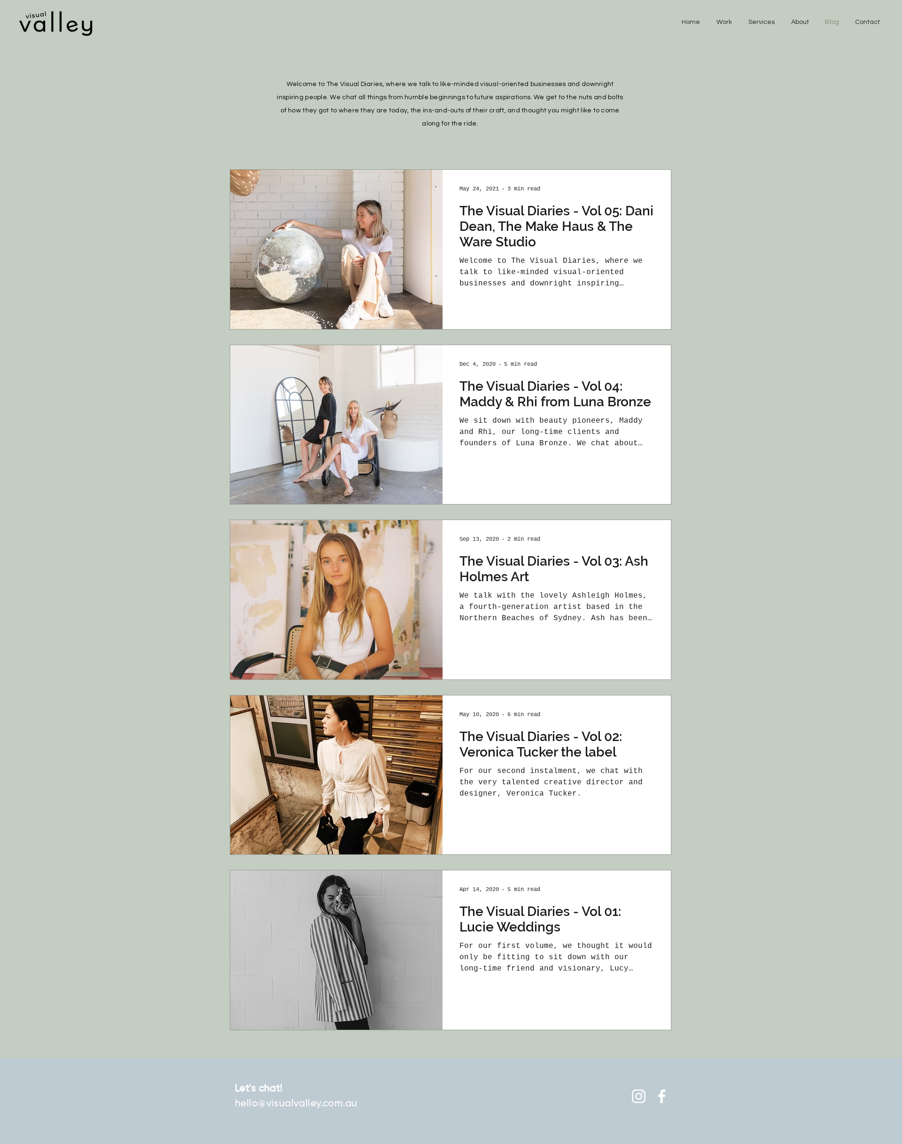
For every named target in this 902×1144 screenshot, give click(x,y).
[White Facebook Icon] (662, 1096)
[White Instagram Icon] (639, 1096)
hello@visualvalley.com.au (296, 1104)
